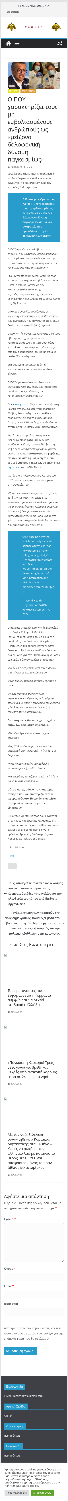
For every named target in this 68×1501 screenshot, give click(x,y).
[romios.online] (8, 43)
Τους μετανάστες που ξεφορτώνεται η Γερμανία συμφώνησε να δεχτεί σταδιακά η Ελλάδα (29, 997)
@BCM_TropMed (32, 568)
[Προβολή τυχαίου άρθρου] (59, 43)
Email (9, 1286)
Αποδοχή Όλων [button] (42, 1492)
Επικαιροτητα (28, 91)
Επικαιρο (13, 91)
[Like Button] (12, 866)
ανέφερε (20, 404)
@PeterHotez (32, 559)
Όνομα (10, 1269)
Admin (29, 167)
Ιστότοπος (11, 1304)
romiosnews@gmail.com (28, 1396)
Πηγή (11, 855)
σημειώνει (14, 467)
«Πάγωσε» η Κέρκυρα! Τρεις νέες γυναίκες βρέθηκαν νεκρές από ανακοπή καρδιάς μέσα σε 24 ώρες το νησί (32, 1069)
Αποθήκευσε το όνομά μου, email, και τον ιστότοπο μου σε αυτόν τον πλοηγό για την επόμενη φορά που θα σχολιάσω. (33, 1333)
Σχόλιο (10, 1219)
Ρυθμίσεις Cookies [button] (17, 1492)
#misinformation (32, 578)
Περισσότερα (12, 1435)
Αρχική (8, 1415)
